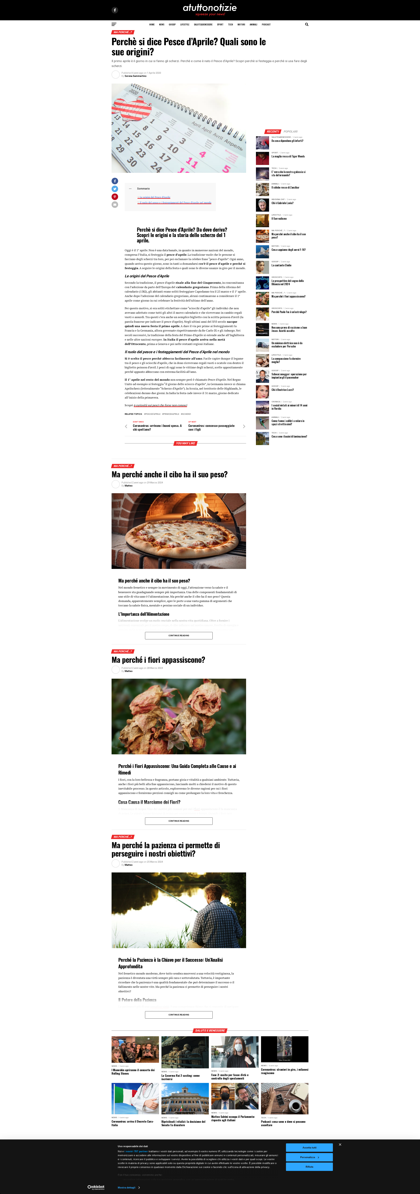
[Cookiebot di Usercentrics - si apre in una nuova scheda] (96, 1187)
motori (241, 24)
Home (152, 24)
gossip (172, 24)
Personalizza (307, 1157)
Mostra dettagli (126, 1187)
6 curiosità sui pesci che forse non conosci (160, 405)
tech (230, 24)
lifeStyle (184, 24)
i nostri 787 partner (136, 1151)
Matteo (129, 485)
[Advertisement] (282, 104)
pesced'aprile (152, 414)
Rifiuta (309, 1166)
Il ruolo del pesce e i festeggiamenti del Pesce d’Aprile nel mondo (175, 202)
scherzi (186, 414)
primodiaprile (171, 414)
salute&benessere (203, 24)
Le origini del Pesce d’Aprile (155, 197)
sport (220, 24)
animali (253, 24)
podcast (266, 24)
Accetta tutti (309, 1147)
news (161, 24)
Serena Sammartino (136, 76)
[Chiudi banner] (340, 1144)
